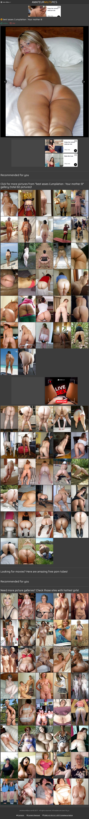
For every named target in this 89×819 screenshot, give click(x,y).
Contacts (21, 815)
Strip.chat (50, 16)
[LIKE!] (1, 23)
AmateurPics (44, 2)
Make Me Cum (68, 156)
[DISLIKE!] (11, 23)
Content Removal (34, 815)
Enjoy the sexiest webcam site (53, 9)
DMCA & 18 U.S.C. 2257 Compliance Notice (58, 815)
